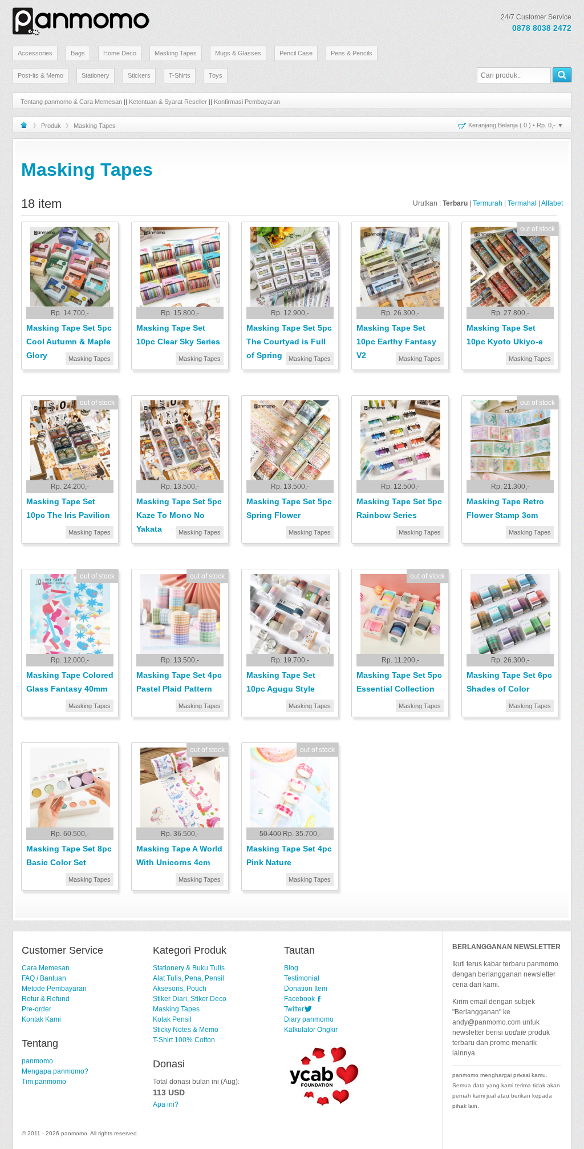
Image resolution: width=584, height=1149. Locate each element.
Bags (78, 53)
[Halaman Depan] (24, 125)
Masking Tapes (176, 53)
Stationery (96, 75)
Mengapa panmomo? (55, 1071)
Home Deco (119, 53)
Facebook (299, 999)
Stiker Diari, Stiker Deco (189, 999)
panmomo (37, 1061)
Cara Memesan (46, 968)
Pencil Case (296, 53)
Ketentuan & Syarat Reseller (168, 101)
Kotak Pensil (172, 1019)
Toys (215, 75)
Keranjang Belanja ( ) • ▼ (515, 125)
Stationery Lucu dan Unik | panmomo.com (81, 19)
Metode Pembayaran (54, 989)
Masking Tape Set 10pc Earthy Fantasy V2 (396, 341)
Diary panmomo (309, 1019)
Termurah (487, 203)
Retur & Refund (46, 999)
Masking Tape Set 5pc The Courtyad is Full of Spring (289, 341)
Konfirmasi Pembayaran (247, 101)
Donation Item (305, 989)
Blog (291, 968)
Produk (51, 125)
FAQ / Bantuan (44, 978)
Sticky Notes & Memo (185, 1030)
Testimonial (301, 978)
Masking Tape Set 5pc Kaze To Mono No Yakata (179, 515)
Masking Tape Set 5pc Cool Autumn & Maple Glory (69, 341)
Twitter (294, 1009)
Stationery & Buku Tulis (189, 968)
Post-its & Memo (40, 75)
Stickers (139, 75)
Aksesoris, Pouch (179, 989)
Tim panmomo (44, 1082)
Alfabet (552, 203)
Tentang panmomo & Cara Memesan (71, 101)
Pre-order (36, 1009)
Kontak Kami (41, 1019)
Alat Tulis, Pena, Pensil (188, 978)
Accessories (35, 53)
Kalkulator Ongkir (311, 1030)
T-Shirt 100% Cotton (184, 1040)
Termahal (522, 203)
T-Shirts (179, 75)
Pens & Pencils (351, 53)
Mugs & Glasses (238, 53)
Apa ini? (166, 1104)
